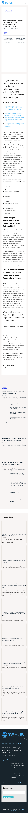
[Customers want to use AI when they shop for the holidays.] (5, 413)
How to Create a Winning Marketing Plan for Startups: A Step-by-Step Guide (13, 712)
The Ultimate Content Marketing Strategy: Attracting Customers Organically (14, 662)
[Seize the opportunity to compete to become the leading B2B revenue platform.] (5, 403)
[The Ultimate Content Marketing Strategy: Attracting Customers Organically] (14, 654)
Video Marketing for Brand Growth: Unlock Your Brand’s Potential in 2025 (14, 687)
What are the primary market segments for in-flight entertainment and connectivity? (14, 124)
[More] (18, 13)
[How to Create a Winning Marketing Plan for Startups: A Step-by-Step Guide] (14, 704)
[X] (11, 13)
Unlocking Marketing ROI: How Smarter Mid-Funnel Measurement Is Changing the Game (13, 613)
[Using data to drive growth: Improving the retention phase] (5, 418)
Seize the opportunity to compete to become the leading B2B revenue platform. (17, 403)
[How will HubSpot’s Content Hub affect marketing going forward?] (14, 383)
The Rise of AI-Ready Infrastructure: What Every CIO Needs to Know (14, 534)
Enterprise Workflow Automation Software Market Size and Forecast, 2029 (8, 40)
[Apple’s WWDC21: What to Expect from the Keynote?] (5, 476)
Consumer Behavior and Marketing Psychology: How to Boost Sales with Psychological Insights (12, 638)
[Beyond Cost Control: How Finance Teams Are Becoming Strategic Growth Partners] (5, 764)
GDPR (12, 810)
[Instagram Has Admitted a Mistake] (5, 503)
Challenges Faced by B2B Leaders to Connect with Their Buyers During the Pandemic (18, 483)
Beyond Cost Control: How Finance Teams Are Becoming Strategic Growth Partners (17, 765)
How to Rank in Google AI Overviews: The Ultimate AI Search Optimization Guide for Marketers (13, 560)
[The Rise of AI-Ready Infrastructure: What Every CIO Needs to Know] (14, 526)
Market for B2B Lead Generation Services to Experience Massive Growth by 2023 (20, 40)
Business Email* (8, 788)
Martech (9, 8)
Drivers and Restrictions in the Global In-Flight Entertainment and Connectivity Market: (14, 119)
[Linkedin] (8, 13)
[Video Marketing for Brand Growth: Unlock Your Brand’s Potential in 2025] (14, 679)
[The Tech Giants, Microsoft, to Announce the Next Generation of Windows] (14, 430)
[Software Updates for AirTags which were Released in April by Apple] (14, 454)
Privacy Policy (23, 809)
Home (6, 8)
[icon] (3, 10)
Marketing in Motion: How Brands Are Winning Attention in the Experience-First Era (14, 585)
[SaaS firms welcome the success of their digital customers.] (5, 408)
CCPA (15, 810)
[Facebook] (15, 13)
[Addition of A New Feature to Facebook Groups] (5, 494)
